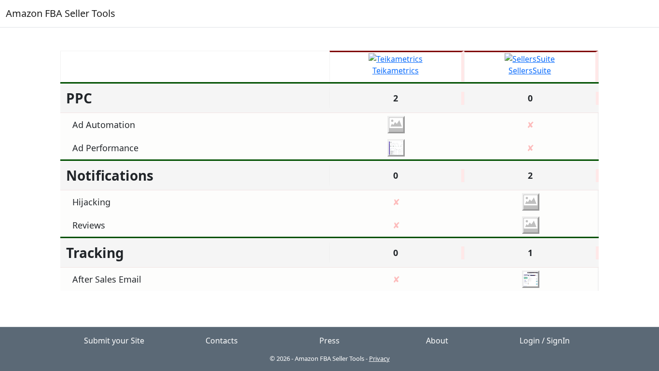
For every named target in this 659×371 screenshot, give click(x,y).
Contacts (222, 340)
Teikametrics (395, 70)
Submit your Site (114, 340)
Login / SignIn (545, 340)
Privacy (379, 358)
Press (329, 340)
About (437, 340)
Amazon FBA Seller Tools (60, 13)
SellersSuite (529, 70)
